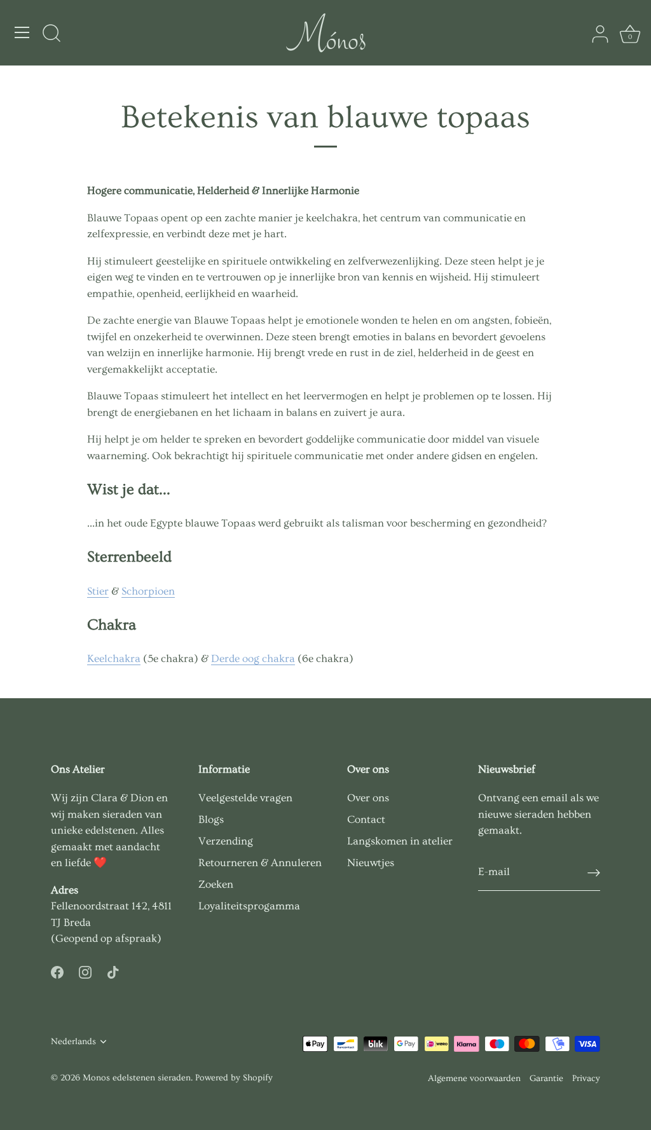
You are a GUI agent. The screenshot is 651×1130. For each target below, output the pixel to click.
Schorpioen (148, 591)
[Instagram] (85, 970)
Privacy (586, 1078)
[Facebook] (57, 970)
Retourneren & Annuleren (260, 863)
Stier (98, 591)
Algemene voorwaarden (474, 1078)
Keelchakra (113, 658)
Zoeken (215, 884)
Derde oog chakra (253, 658)
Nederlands (73, 1042)
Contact (366, 819)
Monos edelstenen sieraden (137, 1078)
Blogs (211, 819)
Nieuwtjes (370, 863)
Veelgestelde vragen (245, 798)
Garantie (546, 1078)
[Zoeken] (51, 34)
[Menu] (22, 32)
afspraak (136, 938)
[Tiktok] (113, 970)
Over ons (368, 798)
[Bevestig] (593, 872)
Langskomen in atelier (400, 841)
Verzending (225, 841)
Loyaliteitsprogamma (249, 906)
